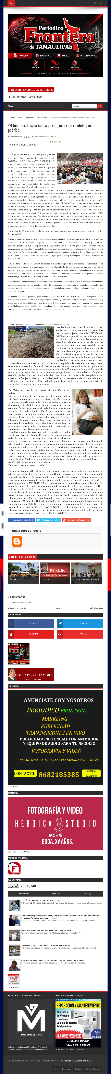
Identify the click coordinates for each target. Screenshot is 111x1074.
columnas (42, 137)
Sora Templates (23, 1061)
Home (56, 1069)
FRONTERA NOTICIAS (44, 1061)
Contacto (78, 1069)
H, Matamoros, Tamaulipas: (25, 97)
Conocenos (66, 1069)
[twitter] (95, 3)
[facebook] (89, 3)
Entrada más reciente (17, 608)
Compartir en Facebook (23, 520)
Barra (36, 137)
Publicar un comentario (21, 602)
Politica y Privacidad (93, 1069)
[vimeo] (100, 3)
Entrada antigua (96, 608)
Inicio (58, 608)
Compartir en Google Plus (79, 520)
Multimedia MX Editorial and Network (78, 1061)
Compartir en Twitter (50, 520)
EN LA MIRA (51, 137)
